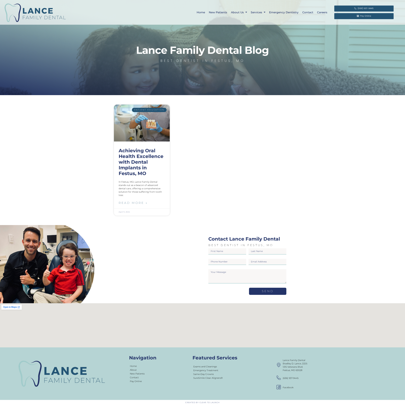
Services (256, 12)
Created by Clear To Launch (202, 402)
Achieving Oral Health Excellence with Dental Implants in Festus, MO (141, 162)
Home (201, 12)
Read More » (133, 203)
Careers (322, 12)
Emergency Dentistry (284, 12)
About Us (237, 12)
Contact (307, 12)
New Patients (218, 12)
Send (267, 291)
